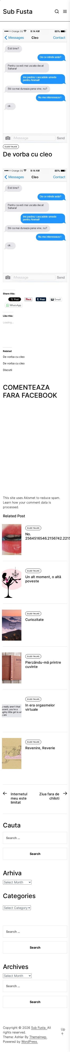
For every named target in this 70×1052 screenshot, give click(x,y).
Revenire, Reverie (40, 748)
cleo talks (11, 147)
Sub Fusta (17, 11)
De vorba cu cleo (13, 356)
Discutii (7, 370)
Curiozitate (34, 620)
